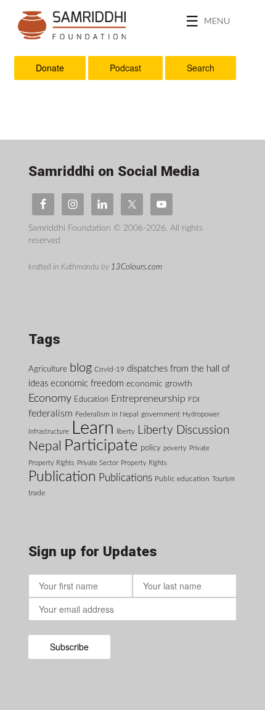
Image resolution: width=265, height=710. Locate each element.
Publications (125, 478)
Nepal (45, 446)
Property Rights (144, 463)
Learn (92, 428)
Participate (101, 445)
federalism (50, 413)
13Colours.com (136, 267)
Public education (182, 478)
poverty (175, 448)
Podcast (125, 68)
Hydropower (200, 414)
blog (81, 368)
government (160, 414)
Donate (50, 68)
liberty (125, 431)
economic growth (159, 384)
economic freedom (87, 383)
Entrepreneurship (148, 399)
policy (151, 448)
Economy (49, 398)
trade (36, 493)
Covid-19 (109, 369)
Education (91, 399)
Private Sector (97, 463)
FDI (194, 399)
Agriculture (47, 369)
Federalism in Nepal (107, 414)
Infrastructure (48, 431)
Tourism (223, 479)
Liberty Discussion (183, 430)
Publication (62, 476)
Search (200, 68)
